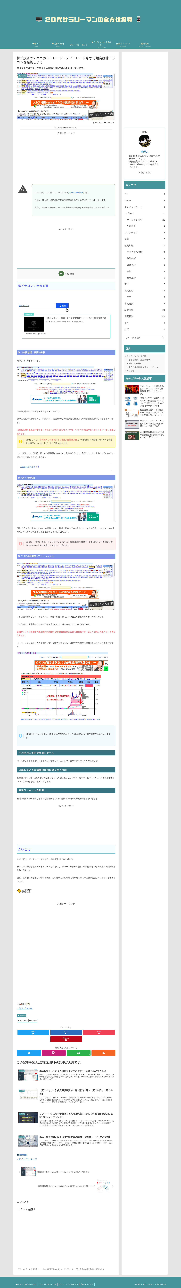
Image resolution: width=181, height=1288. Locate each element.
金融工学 (146, 278)
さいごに (130, 371)
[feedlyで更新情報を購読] (146, 172)
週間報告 (144, 316)
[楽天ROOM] (54, 1053)
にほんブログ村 (24, 1008)
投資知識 (23, 1015)
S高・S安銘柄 (135, 363)
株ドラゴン (24, 306)
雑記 (144, 329)
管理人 (144, 151)
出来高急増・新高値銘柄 (139, 360)
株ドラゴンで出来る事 (136, 356)
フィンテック (144, 232)
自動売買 (144, 303)
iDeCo (144, 200)
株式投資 (34, 1021)
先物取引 (146, 226)
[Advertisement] (66, 152)
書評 (144, 284)
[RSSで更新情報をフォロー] (103, 1053)
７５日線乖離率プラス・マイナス (143, 367)
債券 (144, 239)
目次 (67, 274)
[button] (163, 337)
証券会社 (144, 310)
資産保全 (146, 265)
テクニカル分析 (146, 252)
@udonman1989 (76, 192)
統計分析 (146, 258)
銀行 (144, 323)
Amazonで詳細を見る (29, 467)
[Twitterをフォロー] (29, 1053)
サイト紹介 (23, 1021)
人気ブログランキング (27, 1159)
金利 (146, 271)
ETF (146, 297)
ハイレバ (144, 213)
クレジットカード (144, 207)
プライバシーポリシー (47, 1284)
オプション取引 (146, 220)
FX (144, 194)
